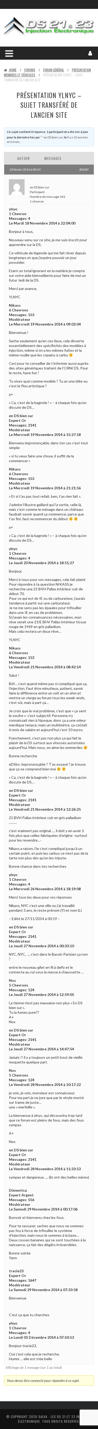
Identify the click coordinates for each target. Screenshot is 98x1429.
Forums (29, 69)
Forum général (53, 69)
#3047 (84, 169)
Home (12, 69)
